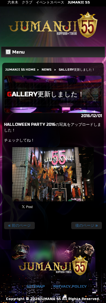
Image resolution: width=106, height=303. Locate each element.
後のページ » (86, 225)
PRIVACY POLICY (70, 286)
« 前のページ (19, 225)
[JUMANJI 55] (53, 38)
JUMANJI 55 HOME (20, 69)
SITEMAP (35, 286)
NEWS (46, 69)
